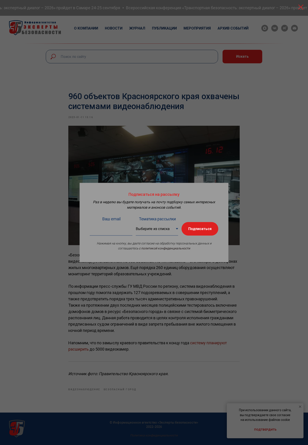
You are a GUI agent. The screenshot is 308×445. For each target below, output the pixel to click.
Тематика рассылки (157, 219)
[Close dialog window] (301, 7)
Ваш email (111, 219)
